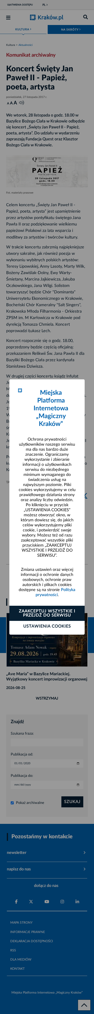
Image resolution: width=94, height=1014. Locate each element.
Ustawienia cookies (47, 626)
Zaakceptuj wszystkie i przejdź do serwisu (47, 613)
